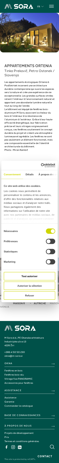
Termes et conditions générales (21, 441)
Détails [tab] (30, 174)
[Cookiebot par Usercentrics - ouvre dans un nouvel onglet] (41, 165)
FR (38, 6)
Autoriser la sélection (29, 285)
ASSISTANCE (12, 390)
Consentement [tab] (12, 174)
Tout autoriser (29, 276)
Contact (45, 456)
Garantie (9, 401)
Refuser (29, 295)
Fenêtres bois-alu (14, 374)
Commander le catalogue (18, 405)
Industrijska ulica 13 (15, 341)
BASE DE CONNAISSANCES (22, 415)
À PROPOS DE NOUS (18, 425)
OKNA (8, 363)
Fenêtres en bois (13, 370)
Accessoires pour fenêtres (18, 382)
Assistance (10, 397)
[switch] (50, 241)
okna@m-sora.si (13, 355)
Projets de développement (19, 432)
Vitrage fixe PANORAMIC (18, 378)
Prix (6, 437)
